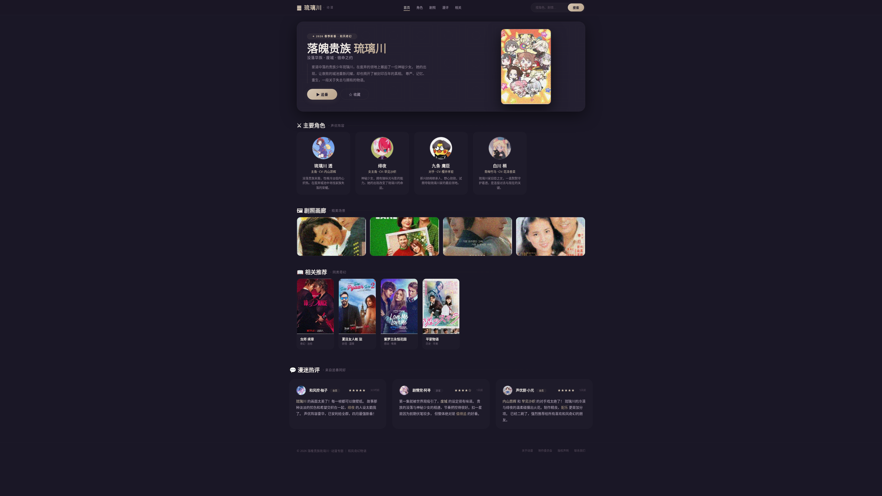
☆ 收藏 (354, 94)
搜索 (576, 7)
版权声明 (563, 451)
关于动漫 (527, 451)
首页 (407, 7)
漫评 (445, 7)
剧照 (432, 7)
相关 (458, 7)
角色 (419, 7)
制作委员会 (545, 451)
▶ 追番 (322, 94)
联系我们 (579, 451)
